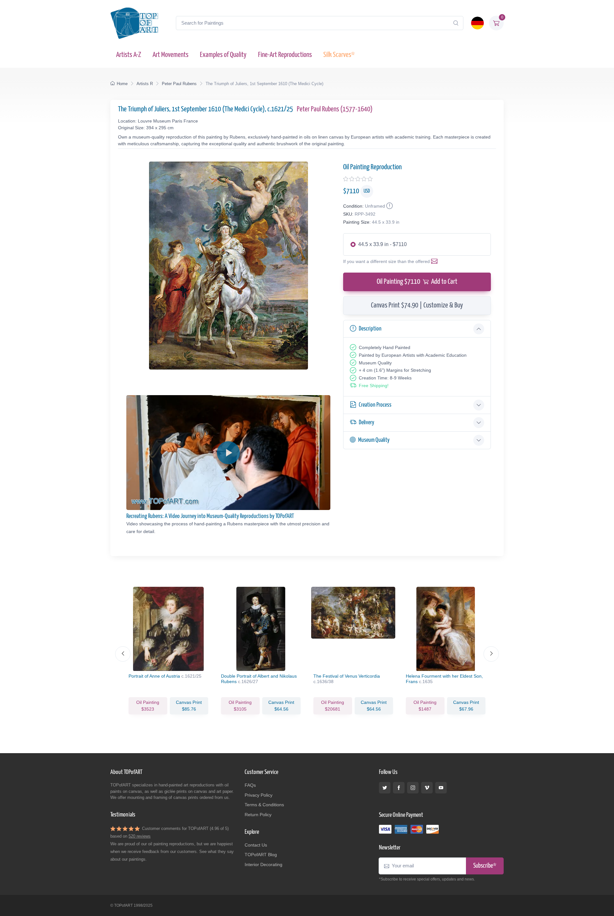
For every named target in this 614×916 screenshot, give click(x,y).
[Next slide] (491, 654)
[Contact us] (435, 261)
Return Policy (258, 814)
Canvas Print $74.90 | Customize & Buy (417, 305)
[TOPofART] (134, 23)
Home (122, 83)
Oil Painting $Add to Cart (417, 281)
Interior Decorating (263, 864)
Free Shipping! (374, 385)
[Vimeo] (427, 787)
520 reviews (140, 836)
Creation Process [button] (375, 405)
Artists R (145, 83)
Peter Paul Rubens (179, 83)
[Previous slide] (122, 654)
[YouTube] (441, 787)
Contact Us (256, 845)
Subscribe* (484, 866)
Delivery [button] (366, 422)
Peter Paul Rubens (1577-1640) (335, 109)
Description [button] (370, 329)
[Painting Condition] (389, 206)
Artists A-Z (128, 55)
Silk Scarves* (339, 55)
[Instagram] (413, 787)
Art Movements (170, 55)
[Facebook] (399, 787)
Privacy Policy (258, 795)
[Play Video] (228, 452)
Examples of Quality (223, 55)
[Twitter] (384, 787)
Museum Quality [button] (374, 440)
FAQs (250, 785)
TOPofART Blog (261, 854)
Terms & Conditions (264, 804)
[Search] (455, 23)
